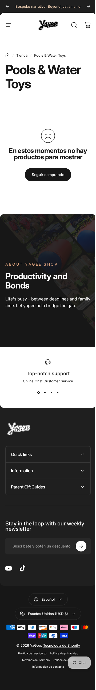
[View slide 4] (56, 393)
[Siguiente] (84, 6)
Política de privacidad (61, 653)
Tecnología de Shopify (59, 645)
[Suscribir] (77, 546)
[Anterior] (7, 6)
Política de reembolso (30, 653)
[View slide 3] (49, 393)
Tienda (21, 55)
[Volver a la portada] (7, 55)
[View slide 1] (36, 393)
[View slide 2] (43, 393)
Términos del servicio (33, 660)
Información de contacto (46, 666)
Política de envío (62, 660)
